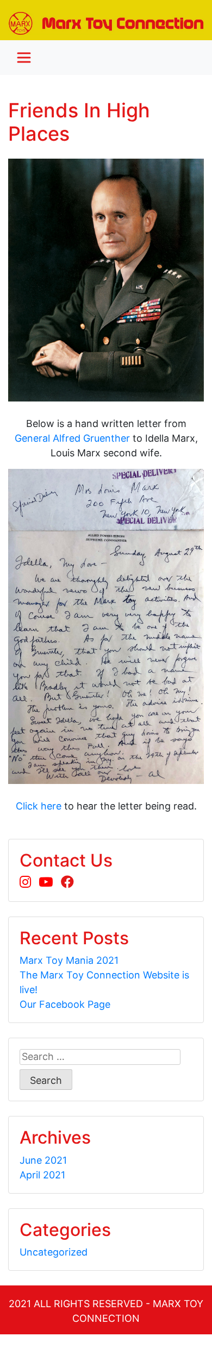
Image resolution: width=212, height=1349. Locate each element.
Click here (38, 806)
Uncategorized (54, 1252)
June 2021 (43, 1160)
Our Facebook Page (65, 1004)
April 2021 (42, 1175)
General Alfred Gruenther (72, 438)
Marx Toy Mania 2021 (69, 960)
